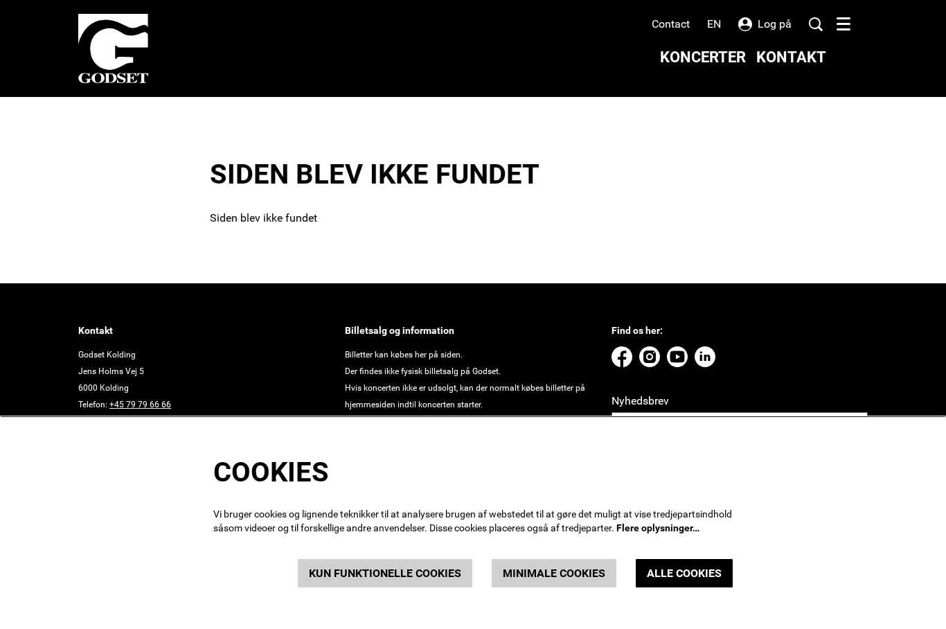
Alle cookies (684, 573)
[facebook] (622, 356)
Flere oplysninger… (657, 527)
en (714, 24)
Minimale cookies (554, 573)
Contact (671, 23)
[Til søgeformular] (815, 24)
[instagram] (649, 356)
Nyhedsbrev (640, 400)
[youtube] (677, 356)
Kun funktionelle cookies (385, 573)
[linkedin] (705, 356)
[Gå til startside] (113, 48)
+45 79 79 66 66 (140, 404)
